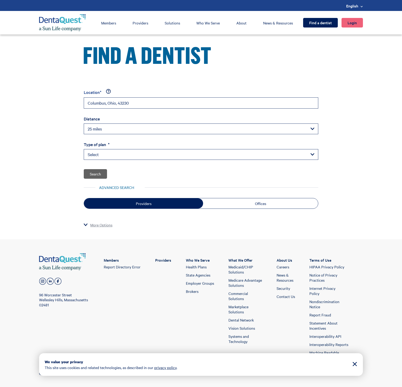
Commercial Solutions (238, 296)
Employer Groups (200, 283)
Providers (140, 22)
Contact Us (286, 296)
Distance (92, 118)
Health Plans (196, 266)
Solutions (172, 22)
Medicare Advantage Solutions (245, 282)
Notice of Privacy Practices (323, 277)
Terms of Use (320, 260)
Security (283, 288)
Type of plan (97, 144)
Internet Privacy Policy (322, 291)
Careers (283, 266)
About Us (284, 260)
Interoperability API (325, 336)
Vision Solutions (241, 328)
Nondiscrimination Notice (324, 304)
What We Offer (240, 260)
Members (108, 22)
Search (95, 173)
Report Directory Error (122, 266)
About (241, 22)
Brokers (192, 291)
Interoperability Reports (328, 344)
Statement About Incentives (323, 325)
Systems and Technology (238, 339)
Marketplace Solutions (238, 309)
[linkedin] (50, 281)
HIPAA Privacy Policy (326, 266)
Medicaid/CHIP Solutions (240, 269)
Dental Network (241, 319)
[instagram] (42, 281)
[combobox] (201, 103)
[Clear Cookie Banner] (355, 364)
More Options (101, 224)
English (352, 5)
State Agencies (198, 274)
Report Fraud (320, 314)
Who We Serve (208, 22)
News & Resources (278, 22)
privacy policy (165, 367)
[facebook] (57, 281)
